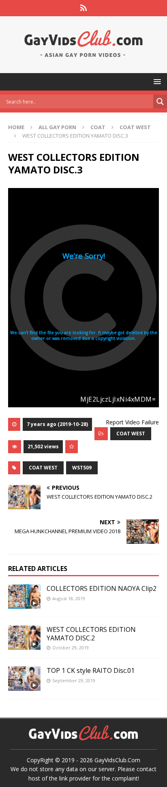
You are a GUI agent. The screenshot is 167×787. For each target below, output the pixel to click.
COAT (97, 127)
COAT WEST (130, 433)
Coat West (43, 467)
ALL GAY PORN (57, 127)
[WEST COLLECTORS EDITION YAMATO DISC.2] (24, 637)
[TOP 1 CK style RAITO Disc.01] (24, 678)
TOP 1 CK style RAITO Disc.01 (91, 670)
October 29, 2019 (70, 647)
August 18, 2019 (68, 598)
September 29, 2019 (73, 680)
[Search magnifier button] (160, 101)
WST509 (82, 467)
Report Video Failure (132, 422)
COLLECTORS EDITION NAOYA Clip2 (101, 588)
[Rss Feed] (84, 8)
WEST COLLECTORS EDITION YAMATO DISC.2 (91, 633)
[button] (156, 81)
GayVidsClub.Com (117, 760)
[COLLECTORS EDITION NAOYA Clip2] (24, 596)
